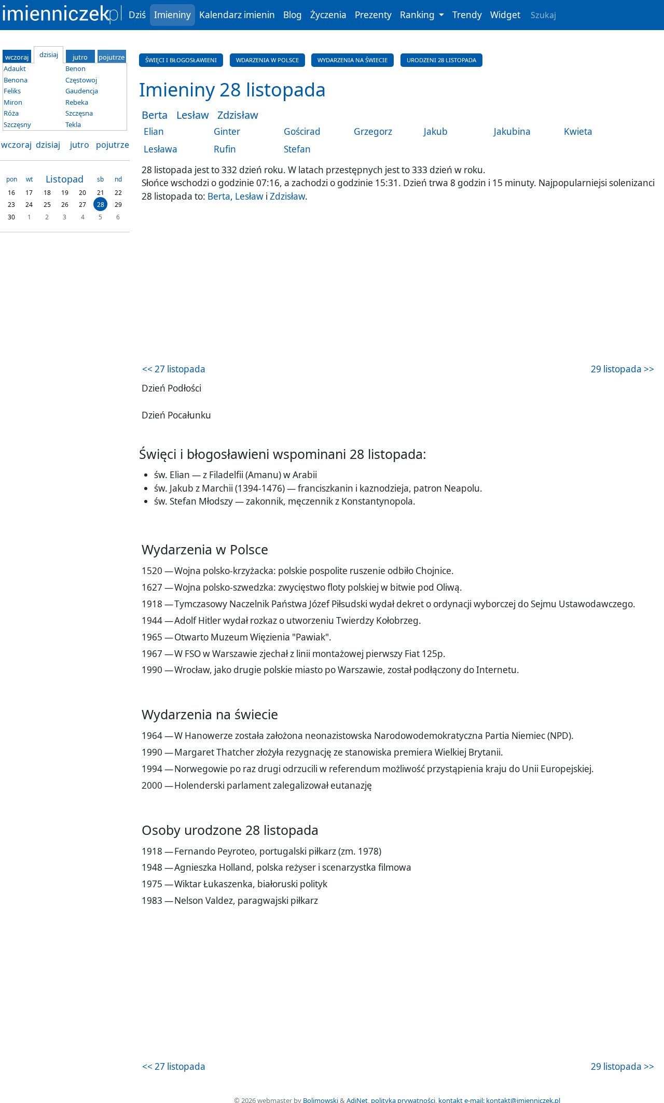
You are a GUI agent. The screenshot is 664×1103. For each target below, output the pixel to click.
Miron (13, 102)
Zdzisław (237, 115)
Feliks (12, 90)
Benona (15, 80)
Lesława (160, 149)
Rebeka (76, 102)
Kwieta (578, 131)
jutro (79, 144)
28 (100, 204)
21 (100, 192)
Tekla (73, 124)
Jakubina (512, 131)
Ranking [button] (418, 15)
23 (11, 204)
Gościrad (302, 131)
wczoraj (16, 144)
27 (82, 204)
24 (29, 204)
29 (118, 204)
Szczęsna (79, 113)
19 (64, 192)
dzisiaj (48, 144)
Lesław (192, 115)
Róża (11, 113)
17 (29, 192)
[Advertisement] (398, 284)
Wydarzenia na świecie (352, 60)
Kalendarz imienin (237, 15)
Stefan (297, 149)
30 (11, 216)
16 (11, 192)
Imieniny (172, 15)
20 (82, 192)
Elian (154, 131)
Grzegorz (373, 131)
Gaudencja (81, 90)
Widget (505, 15)
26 (64, 204)
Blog (292, 15)
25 (47, 204)
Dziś (137, 15)
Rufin (225, 149)
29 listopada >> (622, 369)
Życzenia (328, 15)
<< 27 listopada (173, 369)
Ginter (227, 131)
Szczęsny (17, 124)
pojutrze (112, 144)
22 (118, 192)
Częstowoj (81, 80)
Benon (75, 68)
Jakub (436, 131)
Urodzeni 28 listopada (441, 60)
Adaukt (15, 68)
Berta (155, 115)
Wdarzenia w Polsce (267, 60)
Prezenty (373, 15)
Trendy (467, 15)
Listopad (65, 179)
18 (47, 192)
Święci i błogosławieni (181, 60)
